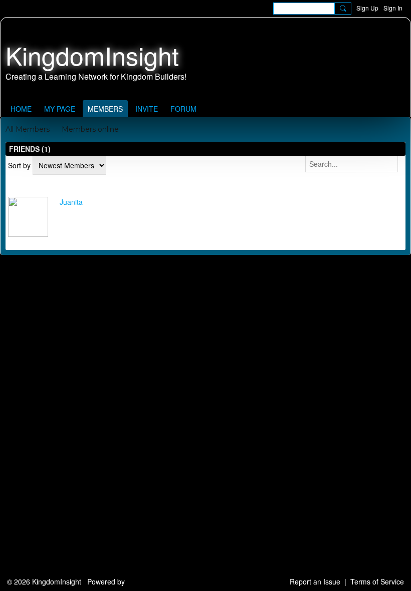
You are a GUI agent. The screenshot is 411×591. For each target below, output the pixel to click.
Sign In (392, 8)
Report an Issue (315, 581)
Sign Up (367, 8)
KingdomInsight (92, 55)
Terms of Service (377, 581)
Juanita (71, 202)
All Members (28, 129)
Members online (90, 129)
